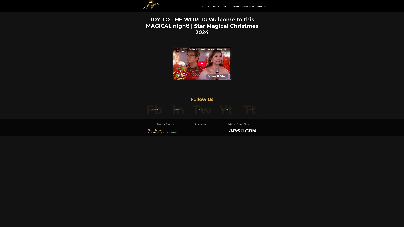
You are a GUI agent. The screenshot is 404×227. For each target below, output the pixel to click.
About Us (205, 6)
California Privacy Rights (238, 124)
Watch (226, 6)
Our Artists (216, 6)
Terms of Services (165, 124)
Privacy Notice (202, 124)
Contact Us (261, 6)
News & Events (248, 6)
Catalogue (235, 6)
